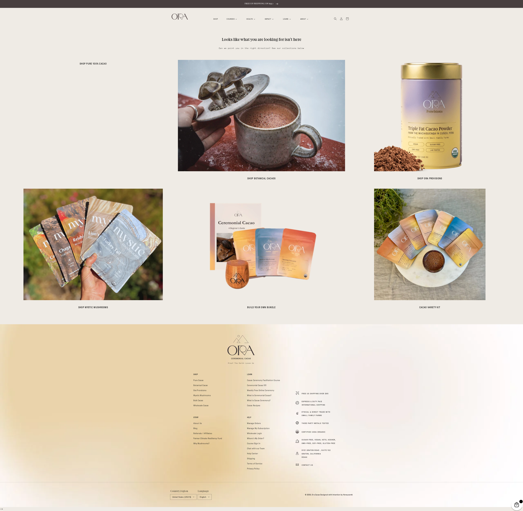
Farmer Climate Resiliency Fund (207, 438)
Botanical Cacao (200, 385)
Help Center (252, 453)
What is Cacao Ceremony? (258, 400)
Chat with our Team (256, 448)
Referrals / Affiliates (202, 433)
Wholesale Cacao (201, 405)
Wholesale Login (254, 433)
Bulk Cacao (198, 400)
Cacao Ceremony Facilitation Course (263, 380)
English (203, 497)
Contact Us (307, 465)
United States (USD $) (181, 497)
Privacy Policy (253, 469)
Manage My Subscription (258, 428)
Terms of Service (254, 464)
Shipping (251, 459)
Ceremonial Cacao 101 (256, 385)
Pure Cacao (198, 380)
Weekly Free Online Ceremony (260, 390)
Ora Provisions (199, 390)
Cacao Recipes (253, 405)
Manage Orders (254, 423)
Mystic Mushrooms (202, 395)
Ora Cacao (316, 495)
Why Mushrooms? (201, 443)
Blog (195, 428)
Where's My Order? (255, 438)
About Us (197, 423)
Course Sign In (253, 443)
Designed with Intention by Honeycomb (336, 495)
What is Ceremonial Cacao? (259, 395)
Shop (215, 19)
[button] (335, 19)
